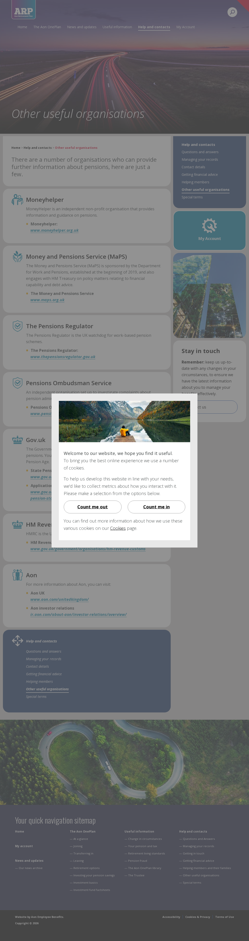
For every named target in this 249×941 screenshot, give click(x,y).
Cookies (118, 528)
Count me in (156, 507)
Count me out (92, 507)
